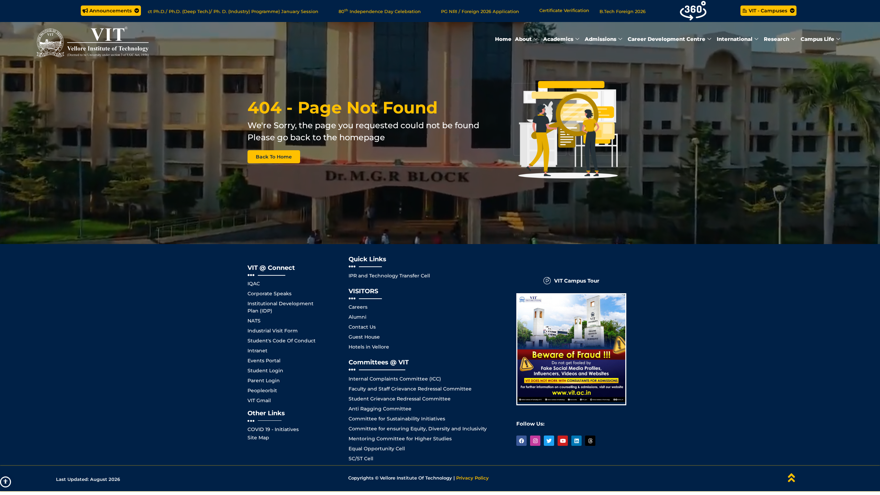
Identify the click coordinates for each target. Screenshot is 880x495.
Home (503, 39)
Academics (558, 39)
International (734, 39)
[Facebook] (521, 441)
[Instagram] (535, 441)
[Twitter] (549, 441)
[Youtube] (563, 441)
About (523, 39)
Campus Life (817, 39)
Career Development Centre (666, 39)
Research (776, 39)
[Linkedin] (576, 441)
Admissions (600, 39)
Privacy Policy (472, 478)
